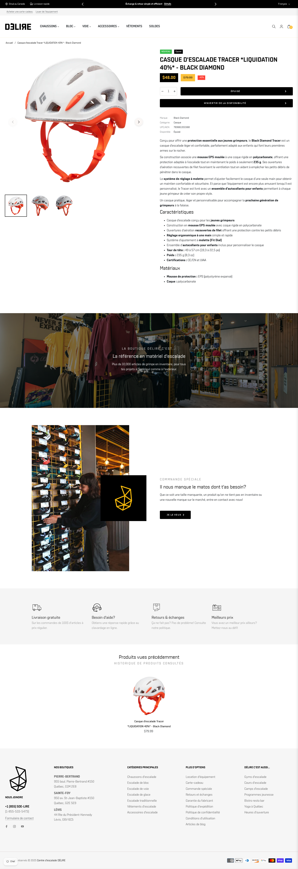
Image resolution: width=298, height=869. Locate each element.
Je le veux (174, 514)
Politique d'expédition (199, 806)
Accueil (9, 43)
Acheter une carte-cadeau (20, 12)
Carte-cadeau (194, 782)
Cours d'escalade (255, 782)
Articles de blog (195, 824)
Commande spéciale (199, 788)
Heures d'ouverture (256, 812)
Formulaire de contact (19, 818)
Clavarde (169, 4)
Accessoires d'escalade (142, 812)
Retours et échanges (199, 794)
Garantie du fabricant (199, 800)
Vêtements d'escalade (141, 806)
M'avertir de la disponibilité (225, 103)
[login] (281, 26)
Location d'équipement (200, 777)
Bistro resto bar (254, 800)
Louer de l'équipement (47, 12)
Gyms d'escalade (255, 777)
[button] (82, 4)
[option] (75, 120)
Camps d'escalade (256, 788)
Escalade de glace (138, 794)
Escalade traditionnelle (142, 800)
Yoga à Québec (253, 806)
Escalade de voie (138, 788)
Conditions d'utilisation (200, 818)
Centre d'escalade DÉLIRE (51, 860)
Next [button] (139, 122)
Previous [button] (13, 122)
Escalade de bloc (138, 782)
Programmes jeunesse (259, 794)
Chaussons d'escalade (141, 777)
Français (282, 4)
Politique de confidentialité (203, 812)
